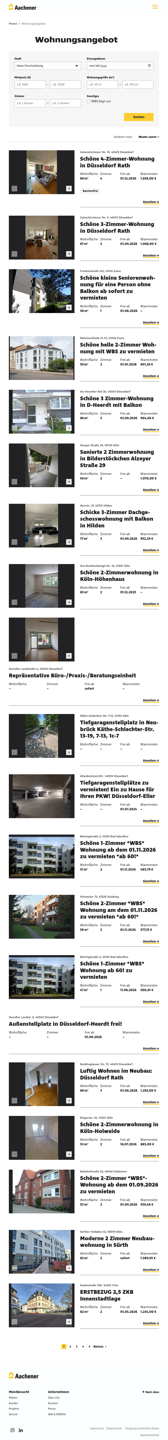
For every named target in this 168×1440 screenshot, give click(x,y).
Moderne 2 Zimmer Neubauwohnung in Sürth (117, 1241)
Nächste (98, 1346)
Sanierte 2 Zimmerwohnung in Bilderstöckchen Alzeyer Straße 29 (117, 459)
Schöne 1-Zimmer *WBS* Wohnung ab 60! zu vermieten (112, 970)
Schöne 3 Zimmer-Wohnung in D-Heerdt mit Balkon (117, 401)
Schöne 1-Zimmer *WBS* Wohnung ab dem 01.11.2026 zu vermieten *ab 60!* (118, 850)
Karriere (53, 1403)
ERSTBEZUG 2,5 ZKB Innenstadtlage (106, 1295)
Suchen (138, 117)
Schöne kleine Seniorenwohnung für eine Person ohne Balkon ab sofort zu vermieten (117, 288)
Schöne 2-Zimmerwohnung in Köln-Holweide (119, 1127)
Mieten (13, 23)
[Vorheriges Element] (14, 188)
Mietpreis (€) (22, 77)
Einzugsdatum (96, 58)
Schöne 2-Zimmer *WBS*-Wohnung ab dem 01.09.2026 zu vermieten (119, 1185)
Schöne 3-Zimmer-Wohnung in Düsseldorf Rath (117, 227)
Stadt (17, 58)
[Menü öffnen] (155, 7)
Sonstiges (93, 96)
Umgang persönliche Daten (142, 1428)
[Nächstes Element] (69, 188)
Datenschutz (114, 1428)
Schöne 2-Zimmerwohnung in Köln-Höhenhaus (119, 576)
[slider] (41, 172)
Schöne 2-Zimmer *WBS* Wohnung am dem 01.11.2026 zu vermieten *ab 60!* (118, 910)
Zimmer (19, 96)
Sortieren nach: (123, 137)
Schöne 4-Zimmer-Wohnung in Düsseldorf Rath (117, 162)
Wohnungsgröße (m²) (100, 77)
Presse (52, 1408)
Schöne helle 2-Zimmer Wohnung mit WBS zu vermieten (118, 348)
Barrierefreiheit (150, 1435)
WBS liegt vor (101, 101)
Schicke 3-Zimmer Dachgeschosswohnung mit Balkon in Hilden (116, 519)
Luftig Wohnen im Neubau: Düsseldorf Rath (116, 1074)
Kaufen (13, 1403)
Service (13, 1414)
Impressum (97, 1428)
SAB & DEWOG (57, 1414)
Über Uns (54, 1397)
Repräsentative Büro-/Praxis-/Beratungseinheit (72, 675)
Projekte (14, 1408)
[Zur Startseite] (22, 6)
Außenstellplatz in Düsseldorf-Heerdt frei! (65, 1024)
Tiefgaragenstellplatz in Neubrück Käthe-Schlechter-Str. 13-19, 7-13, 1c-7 (119, 729)
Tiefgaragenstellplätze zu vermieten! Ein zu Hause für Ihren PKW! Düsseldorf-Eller (117, 789)
